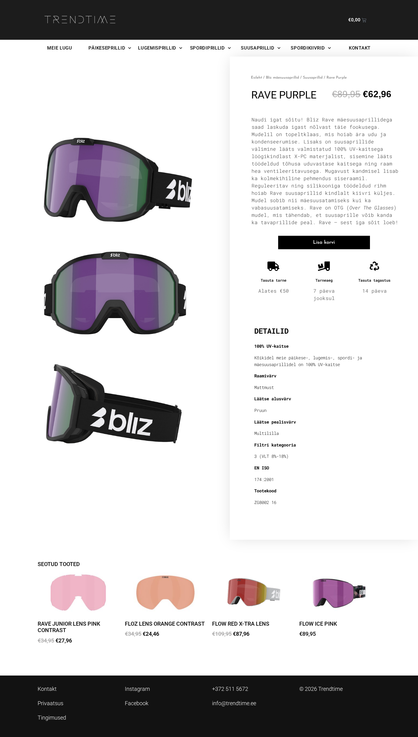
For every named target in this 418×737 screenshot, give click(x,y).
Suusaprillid (313, 78)
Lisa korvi (324, 242)
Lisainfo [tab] (270, 311)
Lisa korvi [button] (53, 658)
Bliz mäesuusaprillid (282, 78)
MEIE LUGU (59, 48)
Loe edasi (315, 651)
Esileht (256, 78)
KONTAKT (360, 48)
